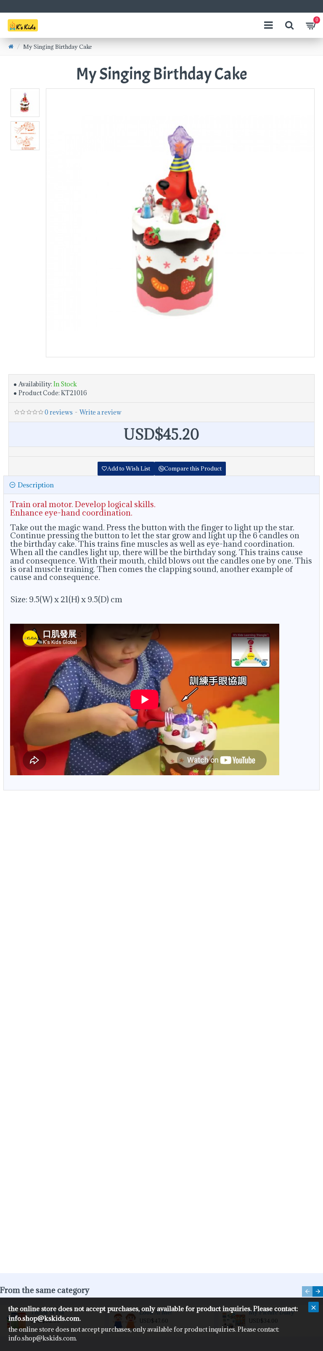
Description (36, 485)
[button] (307, 1291)
